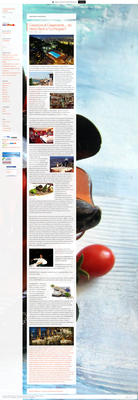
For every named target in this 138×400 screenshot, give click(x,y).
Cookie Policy (32, 397)
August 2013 (5, 85)
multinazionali (41, 368)
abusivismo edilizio (33, 352)
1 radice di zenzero (56, 347)
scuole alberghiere (40, 376)
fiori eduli (45, 362)
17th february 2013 (55, 349)
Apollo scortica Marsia (50, 352)
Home (4, 17)
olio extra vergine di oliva (63, 368)
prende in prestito (40, 372)
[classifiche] (11, 156)
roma (44, 374)
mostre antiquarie (33, 368)
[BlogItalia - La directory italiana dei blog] (11, 141)
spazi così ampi (64, 376)
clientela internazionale (43, 358)
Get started (81, 2)
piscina (53, 370)
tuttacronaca (66, 377)
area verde (62, 352)
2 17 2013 (64, 349)
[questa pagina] (13, 143)
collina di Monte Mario (54, 358)
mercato (55, 366)
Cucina (35, 347)
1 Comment (62, 381)
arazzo (58, 352)
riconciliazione (38, 374)
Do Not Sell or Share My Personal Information (52, 391)
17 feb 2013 (40, 349)
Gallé (55, 362)
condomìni (63, 358)
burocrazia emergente (64, 354)
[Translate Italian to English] (3, 25)
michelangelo (61, 366)
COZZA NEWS (6, 40)
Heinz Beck (68, 362)
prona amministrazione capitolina (53, 372)
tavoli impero (52, 377)
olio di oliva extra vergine (51, 368)
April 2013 (5, 92)
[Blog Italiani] (6, 143)
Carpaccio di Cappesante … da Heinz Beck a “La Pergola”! (50, 27)
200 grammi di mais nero (53, 351)
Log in (3, 124)
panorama (44, 370)
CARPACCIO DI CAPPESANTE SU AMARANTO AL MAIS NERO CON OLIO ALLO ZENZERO (50, 356)
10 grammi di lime (65, 347)
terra (57, 377)
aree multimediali (69, 352)
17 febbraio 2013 (46, 349)
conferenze (68, 358)
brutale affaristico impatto (52, 354)
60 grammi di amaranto (64, 351)
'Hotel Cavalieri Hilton (46, 347)
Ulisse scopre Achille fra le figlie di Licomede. (39, 381)
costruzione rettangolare (50, 360)
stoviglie (35, 377)
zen (57, 381)
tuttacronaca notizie (56, 379)
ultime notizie (53, 381)
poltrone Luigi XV (59, 370)
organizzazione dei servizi (35, 370)
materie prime (49, 366)
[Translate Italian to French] (6, 25)
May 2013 (4, 90)
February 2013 (6, 96)
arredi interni (32, 354)
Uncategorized (6, 113)
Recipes (8, 172)
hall (64, 362)
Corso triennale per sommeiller (36, 360)
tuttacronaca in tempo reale (35, 379)
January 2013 (5, 99)
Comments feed (6, 128)
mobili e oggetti (68, 366)
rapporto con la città (66, 372)
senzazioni (47, 376)
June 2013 (4, 87)
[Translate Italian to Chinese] (13, 25)
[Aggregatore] (14, 138)
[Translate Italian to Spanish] (11, 25)
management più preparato (39, 366)
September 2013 (6, 83)
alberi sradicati (41, 352)
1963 (60, 349)
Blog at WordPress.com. (34, 391)
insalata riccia (65, 364)
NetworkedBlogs (10, 166)
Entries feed (5, 126)
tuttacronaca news (46, 379)
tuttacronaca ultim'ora (66, 379)
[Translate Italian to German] (8, 25)
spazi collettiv (57, 376)
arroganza (38, 354)
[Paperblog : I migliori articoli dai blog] (6, 138)
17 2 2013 (35, 349)
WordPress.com (6, 130)
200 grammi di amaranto (41, 351)
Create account (6, 121)
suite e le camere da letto (42, 377)
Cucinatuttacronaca (10, 169)
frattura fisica (50, 362)
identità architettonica (34, 364)
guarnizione (60, 362)
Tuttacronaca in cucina (8, 10)
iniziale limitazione (44, 364)
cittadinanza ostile (33, 358)
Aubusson (43, 354)
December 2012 (6, 101)
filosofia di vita (38, 362)
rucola (69, 374)
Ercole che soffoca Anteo (62, 360)
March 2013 (5, 94)
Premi (4, 111)
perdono (49, 370)
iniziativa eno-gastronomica (55, 364)
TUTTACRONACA (6, 33)
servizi (51, 376)
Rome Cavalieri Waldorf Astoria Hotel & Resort (57, 374)
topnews (60, 377)
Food (8, 171)
